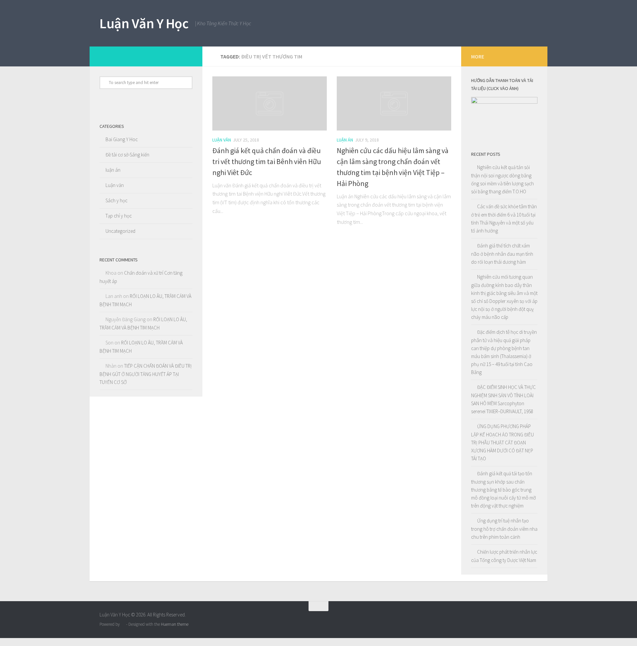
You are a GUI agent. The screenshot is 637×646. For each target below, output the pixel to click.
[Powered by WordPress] (123, 624)
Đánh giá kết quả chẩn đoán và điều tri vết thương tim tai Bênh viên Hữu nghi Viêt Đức (266, 161)
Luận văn (221, 140)
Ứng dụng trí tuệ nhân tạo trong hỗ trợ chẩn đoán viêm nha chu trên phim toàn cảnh (504, 528)
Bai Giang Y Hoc (122, 139)
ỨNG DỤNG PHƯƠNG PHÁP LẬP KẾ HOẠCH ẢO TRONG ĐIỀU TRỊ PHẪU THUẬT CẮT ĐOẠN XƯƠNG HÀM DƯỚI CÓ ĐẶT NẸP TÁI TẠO (502, 442)
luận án (345, 140)
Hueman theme (174, 624)
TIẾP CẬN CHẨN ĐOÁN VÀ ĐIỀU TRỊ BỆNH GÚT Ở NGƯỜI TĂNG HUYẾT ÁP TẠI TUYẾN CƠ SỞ (146, 374)
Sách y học (116, 200)
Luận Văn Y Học (144, 23)
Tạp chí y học (119, 216)
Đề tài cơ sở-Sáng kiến (127, 154)
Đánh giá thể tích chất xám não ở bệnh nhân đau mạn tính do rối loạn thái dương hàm (502, 253)
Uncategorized (120, 231)
